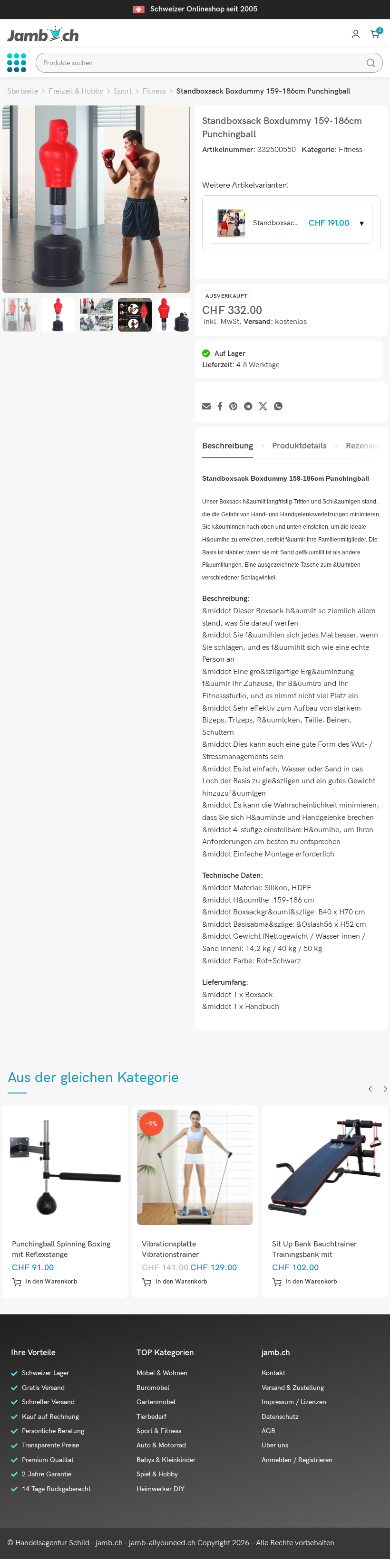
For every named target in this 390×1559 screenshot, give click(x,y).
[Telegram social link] (248, 407)
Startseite (22, 91)
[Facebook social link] (220, 407)
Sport (123, 91)
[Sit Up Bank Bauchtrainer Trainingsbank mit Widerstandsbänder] (325, 1167)
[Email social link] (206, 407)
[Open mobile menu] (16, 62)
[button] (45, 1282)
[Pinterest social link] (233, 407)
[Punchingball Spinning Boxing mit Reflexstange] (64, 1167)
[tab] (228, 446)
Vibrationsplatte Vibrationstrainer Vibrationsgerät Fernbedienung (193, 1255)
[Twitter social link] (263, 407)
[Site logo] (42, 33)
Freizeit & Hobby (76, 91)
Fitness (154, 91)
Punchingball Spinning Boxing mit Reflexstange (61, 1249)
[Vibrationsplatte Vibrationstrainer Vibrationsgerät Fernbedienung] (195, 1167)
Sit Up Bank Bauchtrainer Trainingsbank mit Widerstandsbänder (314, 1255)
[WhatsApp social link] (278, 407)
